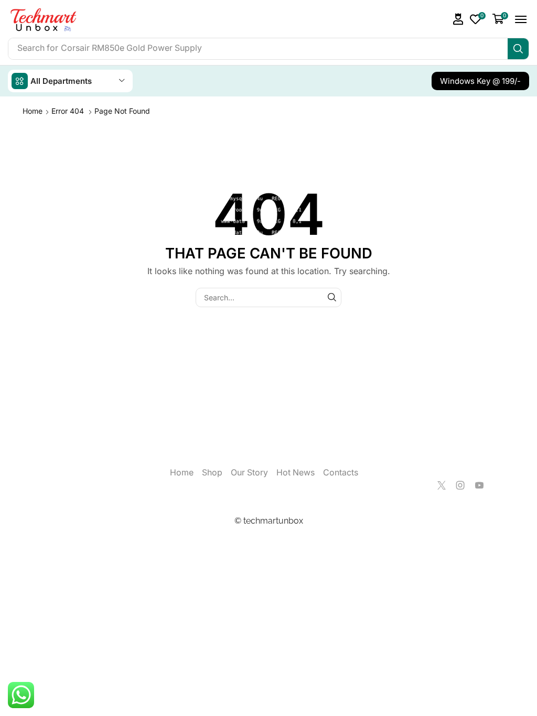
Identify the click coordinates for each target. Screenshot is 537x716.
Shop (212, 473)
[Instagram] (460, 485)
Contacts (340, 473)
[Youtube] (479, 485)
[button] (458, 19)
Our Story (249, 473)
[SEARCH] (331, 297)
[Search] (518, 48)
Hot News (295, 473)
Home (32, 110)
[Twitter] (441, 485)
